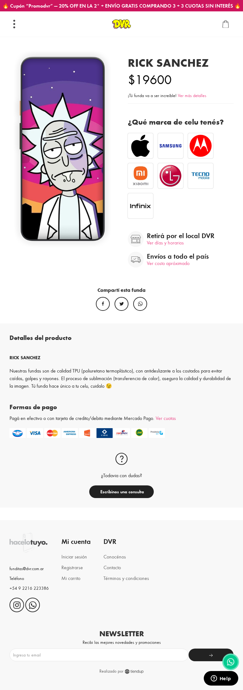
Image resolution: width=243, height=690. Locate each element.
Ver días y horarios (165, 242)
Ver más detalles (192, 95)
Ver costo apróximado (168, 263)
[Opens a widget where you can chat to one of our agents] (220, 679)
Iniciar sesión (74, 556)
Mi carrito (70, 578)
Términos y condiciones (126, 578)
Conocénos (114, 556)
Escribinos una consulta (121, 492)
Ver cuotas (166, 418)
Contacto (112, 567)
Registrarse (72, 567)
